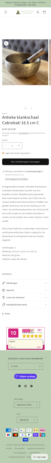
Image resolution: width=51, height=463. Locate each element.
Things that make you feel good (24, 445)
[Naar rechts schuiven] (32, 108)
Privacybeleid (20, 448)
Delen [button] (7, 313)
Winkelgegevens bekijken (16, 179)
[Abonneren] (40, 366)
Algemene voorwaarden (36, 448)
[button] (6, 12)
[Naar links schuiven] (19, 108)
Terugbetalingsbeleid (17, 457)
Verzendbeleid (34, 453)
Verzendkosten (24, 133)
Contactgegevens (20, 453)
